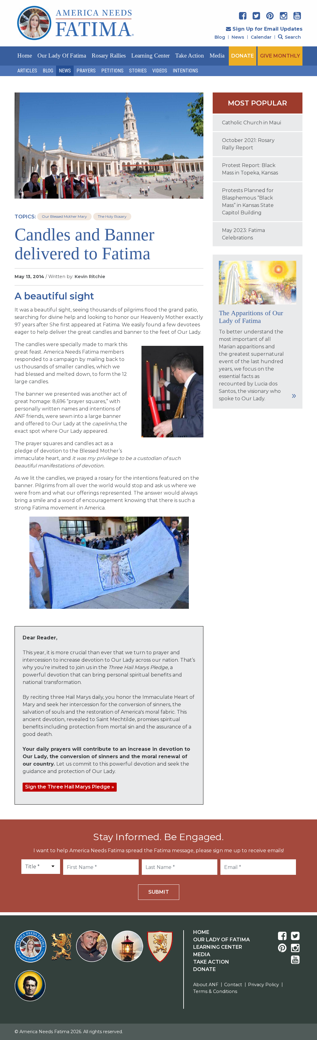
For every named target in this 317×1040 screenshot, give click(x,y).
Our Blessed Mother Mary (64, 216)
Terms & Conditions (215, 991)
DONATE (242, 56)
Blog (220, 37)
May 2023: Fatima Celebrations (243, 234)
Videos (159, 71)
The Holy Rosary (112, 216)
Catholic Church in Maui (251, 123)
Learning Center (150, 55)
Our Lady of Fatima (61, 55)
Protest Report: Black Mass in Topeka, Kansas (250, 169)
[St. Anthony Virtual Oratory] (93, 950)
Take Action (189, 55)
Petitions (112, 71)
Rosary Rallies (109, 55)
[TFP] (62, 950)
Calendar (261, 37)
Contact (233, 984)
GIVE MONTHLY (280, 56)
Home (24, 55)
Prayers (86, 71)
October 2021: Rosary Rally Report (248, 144)
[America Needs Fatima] (32, 950)
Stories (138, 71)
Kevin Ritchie (90, 276)
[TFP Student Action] (161, 950)
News (238, 37)
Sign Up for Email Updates (267, 29)
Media (217, 55)
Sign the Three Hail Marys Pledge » (69, 787)
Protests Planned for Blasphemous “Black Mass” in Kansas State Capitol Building (248, 201)
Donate (204, 969)
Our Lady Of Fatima (221, 940)
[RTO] (128, 950)
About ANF (205, 984)
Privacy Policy (263, 984)
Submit (158, 892)
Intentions (185, 71)
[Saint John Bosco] (30, 989)
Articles (27, 71)
